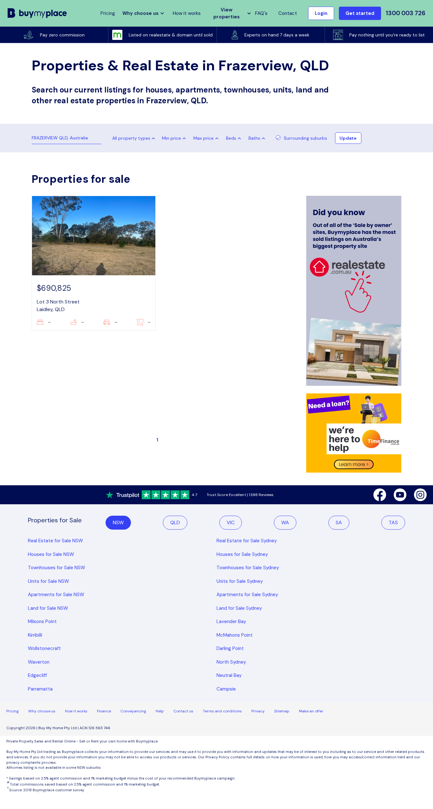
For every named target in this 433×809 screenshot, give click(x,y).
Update (348, 138)
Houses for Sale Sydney (242, 554)
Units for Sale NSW (48, 581)
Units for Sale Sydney (240, 581)
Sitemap (281, 711)
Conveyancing (133, 711)
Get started (360, 13)
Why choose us (41, 711)
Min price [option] (171, 138)
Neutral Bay (229, 675)
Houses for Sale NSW (51, 554)
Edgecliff (37, 675)
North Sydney (231, 662)
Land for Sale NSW (48, 608)
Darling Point (230, 648)
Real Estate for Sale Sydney (247, 541)
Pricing (12, 711)
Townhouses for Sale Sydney (248, 567)
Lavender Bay (231, 621)
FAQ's (261, 13)
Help (160, 711)
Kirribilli (35, 635)
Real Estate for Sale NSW (55, 541)
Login (321, 13)
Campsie (226, 689)
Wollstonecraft (44, 648)
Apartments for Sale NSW (56, 594)
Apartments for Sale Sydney (247, 594)
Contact (287, 13)
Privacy (258, 711)
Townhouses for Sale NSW (56, 567)
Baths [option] (254, 138)
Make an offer (311, 711)
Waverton (38, 662)
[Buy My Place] (37, 13)
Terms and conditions (222, 711)
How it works (187, 13)
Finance (104, 711)
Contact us (183, 711)
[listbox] (175, 138)
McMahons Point (235, 635)
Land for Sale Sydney (239, 608)
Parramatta (40, 689)
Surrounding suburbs (305, 138)
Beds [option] (231, 138)
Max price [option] (203, 138)
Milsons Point (42, 621)
